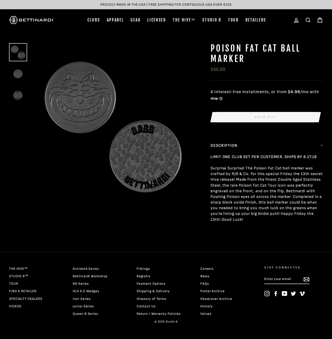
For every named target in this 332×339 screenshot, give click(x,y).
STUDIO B (211, 19)
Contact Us (146, 306)
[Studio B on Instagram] (267, 293)
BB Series (81, 284)
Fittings (143, 269)
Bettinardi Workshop (90, 276)
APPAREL (115, 19)
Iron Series (82, 299)
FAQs (204, 284)
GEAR (135, 19)
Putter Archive (212, 291)
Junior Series (83, 306)
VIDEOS (15, 306)
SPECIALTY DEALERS (25, 299)
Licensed (156, 19)
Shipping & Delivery (153, 291)
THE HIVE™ (184, 19)
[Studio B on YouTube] (284, 293)
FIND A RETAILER (23, 291)
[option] (166, 4)
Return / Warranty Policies (159, 314)
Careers (206, 269)
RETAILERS (255, 19)
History (206, 306)
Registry (144, 276)
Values (205, 314)
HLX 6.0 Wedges (86, 291)
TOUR (233, 19)
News (204, 276)
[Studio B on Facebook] (275, 293)
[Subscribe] (306, 279)
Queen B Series (85, 314)
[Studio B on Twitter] (293, 293)
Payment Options (151, 284)
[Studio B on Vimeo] (302, 293)
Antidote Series (86, 269)
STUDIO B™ (18, 276)
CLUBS (93, 19)
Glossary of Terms (151, 299)
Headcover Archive (216, 299)
